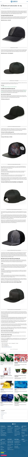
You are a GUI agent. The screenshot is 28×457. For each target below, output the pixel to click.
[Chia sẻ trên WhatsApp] (10, 349)
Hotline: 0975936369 (3, 455)
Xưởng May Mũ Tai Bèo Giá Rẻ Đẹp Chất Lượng (20, 389)
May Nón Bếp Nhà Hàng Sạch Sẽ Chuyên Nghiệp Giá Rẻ (6, 376)
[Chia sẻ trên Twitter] (13, 349)
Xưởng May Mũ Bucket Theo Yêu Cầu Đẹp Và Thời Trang (7, 389)
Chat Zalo (2, 452)
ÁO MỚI (24, 441)
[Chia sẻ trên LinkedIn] (17, 349)
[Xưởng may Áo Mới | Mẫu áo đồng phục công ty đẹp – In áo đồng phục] (14, 1)
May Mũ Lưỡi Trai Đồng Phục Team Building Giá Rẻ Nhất (21, 362)
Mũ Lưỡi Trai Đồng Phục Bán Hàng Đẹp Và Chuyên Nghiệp (20, 402)
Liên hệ (1, 429)
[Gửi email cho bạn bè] (14, 349)
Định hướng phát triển (3, 432)
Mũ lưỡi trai (2, 414)
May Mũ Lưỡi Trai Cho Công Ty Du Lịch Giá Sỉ (7, 362)
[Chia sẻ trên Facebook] (12, 349)
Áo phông (2, 411)
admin (9, 8)
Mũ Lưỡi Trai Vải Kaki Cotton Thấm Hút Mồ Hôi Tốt (7, 402)
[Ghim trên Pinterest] (15, 349)
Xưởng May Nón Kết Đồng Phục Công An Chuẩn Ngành (20, 376)
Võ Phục (2, 418)
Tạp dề (2, 415)
